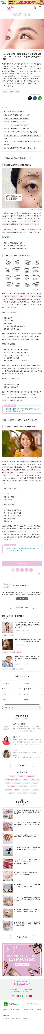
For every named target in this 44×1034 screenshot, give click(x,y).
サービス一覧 (6, 1018)
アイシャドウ (17, 783)
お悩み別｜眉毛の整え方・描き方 (14, 122)
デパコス (35, 789)
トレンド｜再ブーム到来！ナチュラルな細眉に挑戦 (20, 132)
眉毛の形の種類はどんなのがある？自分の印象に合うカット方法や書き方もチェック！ (22, 410)
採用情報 (39, 1009)
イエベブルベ (23, 786)
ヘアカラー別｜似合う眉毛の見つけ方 (16, 125)
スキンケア (5, 684)
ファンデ (11, 793)
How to (5, 91)
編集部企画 (31, 776)
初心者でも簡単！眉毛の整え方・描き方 (17, 118)
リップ (35, 783)
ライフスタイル (22, 793)
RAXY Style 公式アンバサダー (12, 779)
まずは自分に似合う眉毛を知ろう (14, 111)
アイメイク (12, 89)
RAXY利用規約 (14, 989)
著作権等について (28, 1009)
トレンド (27, 783)
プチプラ (33, 786)
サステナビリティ (26, 1018)
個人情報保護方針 (15, 1009)
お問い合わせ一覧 (15, 1018)
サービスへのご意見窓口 (26, 989)
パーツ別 (12, 652)
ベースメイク (28, 684)
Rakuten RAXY (11, 8)
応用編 (18, 91)
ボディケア (27, 689)
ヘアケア (5, 694)
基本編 (11, 91)
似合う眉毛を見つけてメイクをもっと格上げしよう (20, 148)
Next (39, 573)
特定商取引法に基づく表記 (21, 991)
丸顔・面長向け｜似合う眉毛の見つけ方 (17, 115)
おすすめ (21, 776)
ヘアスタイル (11, 786)
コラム (4, 700)
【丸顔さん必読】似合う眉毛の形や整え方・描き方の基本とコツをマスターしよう (22, 549)
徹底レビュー (35, 779)
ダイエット (26, 789)
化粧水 (17, 789)
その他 (26, 700)
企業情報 (5, 1009)
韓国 (8, 783)
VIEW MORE (22, 765)
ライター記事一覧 (22, 599)
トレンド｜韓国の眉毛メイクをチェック (17, 128)
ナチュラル (20, 669)
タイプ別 (33, 793)
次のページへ (22, 563)
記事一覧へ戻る (22, 607)
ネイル (26, 694)
